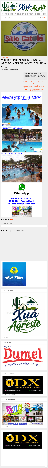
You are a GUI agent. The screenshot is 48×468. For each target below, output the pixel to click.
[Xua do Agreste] (9, 18)
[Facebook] (40, 17)
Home (2, 57)
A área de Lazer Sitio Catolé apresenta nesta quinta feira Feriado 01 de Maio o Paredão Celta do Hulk (35, 86)
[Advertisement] (11, 80)
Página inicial (5, 455)
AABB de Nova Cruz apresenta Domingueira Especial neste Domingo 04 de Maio (33, 82)
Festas (7, 57)
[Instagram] (38, 17)
